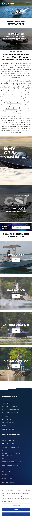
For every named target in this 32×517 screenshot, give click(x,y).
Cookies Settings (16, 505)
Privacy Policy (7, 501)
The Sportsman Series (14, 103)
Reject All (16, 509)
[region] (16, 501)
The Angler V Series (11, 109)
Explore (10, 170)
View (16, 260)
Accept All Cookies (16, 514)
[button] (10, 51)
